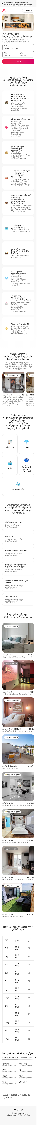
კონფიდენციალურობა (14, 1115)
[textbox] (10, 55)
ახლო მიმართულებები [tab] (10, 1057)
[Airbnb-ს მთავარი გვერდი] (3, 10)
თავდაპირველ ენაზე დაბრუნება (21, 5)
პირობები (27, 1115)
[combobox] (18, 48)
